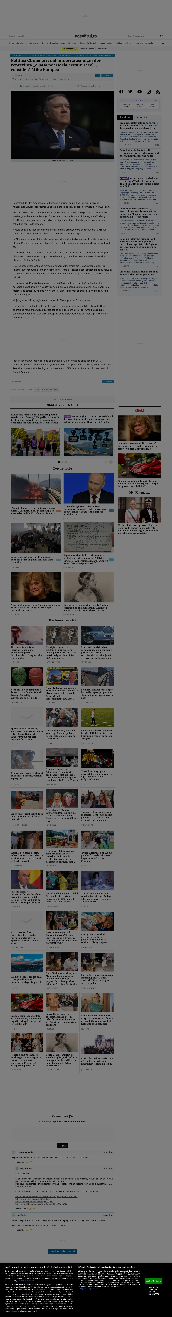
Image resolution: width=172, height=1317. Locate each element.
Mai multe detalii (27, 1281)
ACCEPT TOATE (153, 1281)
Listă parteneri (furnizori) (88, 1289)
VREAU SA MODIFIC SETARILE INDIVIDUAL (153, 1290)
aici (67, 1299)
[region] (86, 1290)
